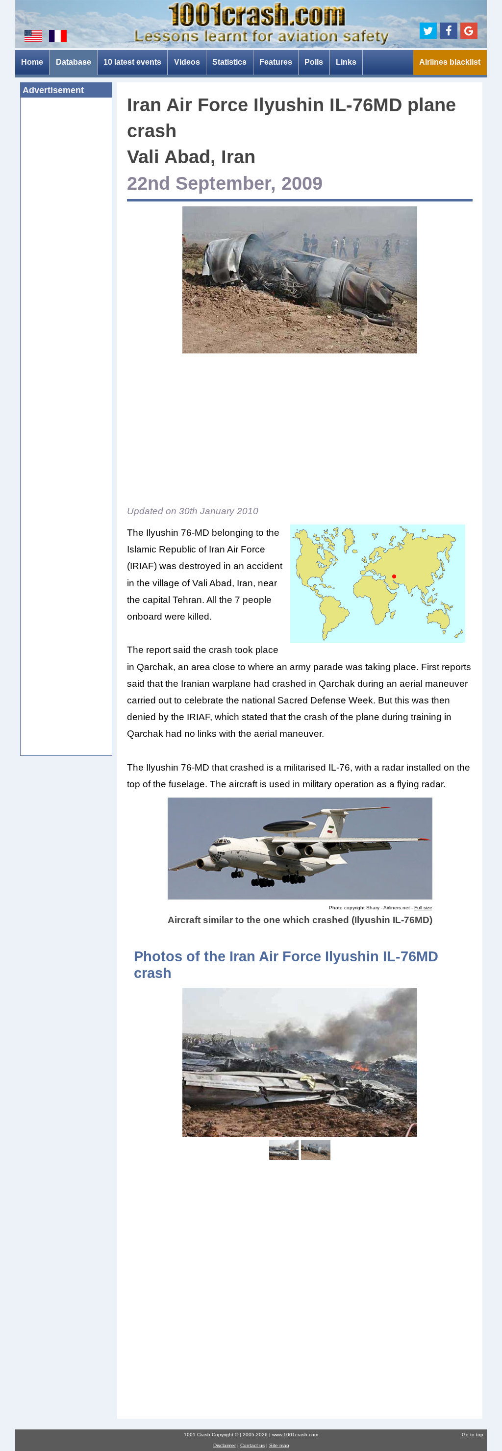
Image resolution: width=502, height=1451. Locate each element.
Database (73, 62)
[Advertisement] (66, 255)
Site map (279, 1445)
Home (32, 62)
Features (275, 62)
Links (346, 62)
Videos (187, 62)
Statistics (229, 62)
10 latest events (132, 62)
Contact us (252, 1445)
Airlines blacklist (449, 62)
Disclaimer (224, 1445)
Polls (313, 62)
